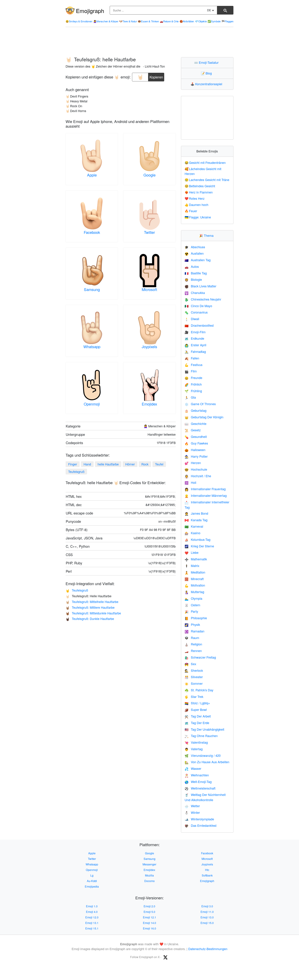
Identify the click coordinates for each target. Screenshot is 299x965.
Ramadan (194, 631)
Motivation (195, 585)
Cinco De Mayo (198, 305)
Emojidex (149, 404)
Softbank (207, 875)
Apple (92, 175)
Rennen (193, 650)
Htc (207, 870)
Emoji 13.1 (91, 923)
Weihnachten (197, 775)
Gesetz (193, 430)
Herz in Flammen (199, 192)
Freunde (193, 377)
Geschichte (195, 423)
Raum (192, 637)
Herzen (193, 462)
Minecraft (194, 578)
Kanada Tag (196, 520)
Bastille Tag (196, 273)
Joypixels (149, 346)
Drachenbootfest (199, 325)
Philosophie (196, 618)
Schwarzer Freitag (200, 657)
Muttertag (194, 591)
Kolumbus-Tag (197, 539)
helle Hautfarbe (108, 464)
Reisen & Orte (169, 21)
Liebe (191, 552)
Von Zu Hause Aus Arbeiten (207, 762)
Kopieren (156, 76)
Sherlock (194, 670)
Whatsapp (91, 346)
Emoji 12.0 (91, 917)
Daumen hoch (197, 204)
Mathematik (196, 559)
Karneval (194, 526)
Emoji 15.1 (91, 928)
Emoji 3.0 (207, 906)
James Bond (196, 513)
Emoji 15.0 (207, 923)
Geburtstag (195, 410)
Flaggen (227, 21)
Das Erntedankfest (200, 825)
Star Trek (194, 696)
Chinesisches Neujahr (203, 299)
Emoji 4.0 (92, 912)
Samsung (92, 289)
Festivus (193, 364)
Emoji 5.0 (149, 912)
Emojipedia (92, 886)
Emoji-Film (195, 332)
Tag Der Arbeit (198, 716)
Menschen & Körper (105, 21)
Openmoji (92, 404)
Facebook (92, 232)
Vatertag (194, 749)
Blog (207, 73)
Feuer (191, 211)
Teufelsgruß (76, 471)
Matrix (192, 565)
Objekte (201, 21)
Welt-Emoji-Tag (198, 781)
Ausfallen (194, 253)
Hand (87, 464)
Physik (192, 624)
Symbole (214, 21)
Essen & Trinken (148, 21)
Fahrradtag (195, 351)
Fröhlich (193, 384)
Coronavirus (196, 312)
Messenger (149, 864)
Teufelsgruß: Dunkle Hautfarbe (90, 618)
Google (149, 175)
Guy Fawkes (196, 443)
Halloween (195, 449)
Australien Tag (198, 260)
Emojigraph (90, 11)
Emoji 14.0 (149, 923)
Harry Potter (196, 456)
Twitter (149, 232)
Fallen (192, 358)
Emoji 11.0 (207, 912)
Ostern (192, 605)
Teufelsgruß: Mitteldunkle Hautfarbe (93, 613)
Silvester (194, 677)
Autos (192, 266)
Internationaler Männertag (206, 495)
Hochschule (196, 469)
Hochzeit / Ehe (198, 476)
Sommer (194, 683)
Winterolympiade (199, 819)
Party (191, 611)
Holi (190, 482)
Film (191, 371)
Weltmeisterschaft (200, 788)
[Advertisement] (149, 42)
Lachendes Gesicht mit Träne (207, 179)
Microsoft (149, 289)
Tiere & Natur (128, 21)
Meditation (195, 572)
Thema (207, 235)
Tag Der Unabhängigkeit (204, 729)
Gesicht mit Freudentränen (205, 162)
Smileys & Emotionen (79, 21)
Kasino (192, 533)
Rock (144, 464)
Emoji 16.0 (149, 928)
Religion (193, 644)
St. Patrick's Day (199, 690)
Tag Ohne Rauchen (201, 735)
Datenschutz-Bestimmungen (207, 948)
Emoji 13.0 (207, 917)
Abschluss (195, 247)
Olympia (193, 598)
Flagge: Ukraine (198, 217)
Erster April (195, 345)
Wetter (192, 806)
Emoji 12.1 (149, 917)
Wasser (193, 768)
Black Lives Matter (200, 286)
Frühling (193, 391)
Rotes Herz (195, 198)
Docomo (149, 881)
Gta (190, 397)
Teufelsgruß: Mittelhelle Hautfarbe (92, 601)
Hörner (130, 464)
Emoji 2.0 (149, 906)
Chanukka (195, 292)
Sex (190, 664)
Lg (91, 875)
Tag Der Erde (197, 722)
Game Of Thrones (200, 404)
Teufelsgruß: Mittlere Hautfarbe (90, 607)
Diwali (192, 318)
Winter (192, 812)
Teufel (159, 464)
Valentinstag (196, 742)
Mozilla (149, 875)
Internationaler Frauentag (205, 489)
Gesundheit (196, 436)
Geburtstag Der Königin (204, 417)
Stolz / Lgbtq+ (197, 703)
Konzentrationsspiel (207, 84)
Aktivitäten (187, 21)
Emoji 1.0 (92, 906)
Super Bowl (196, 709)
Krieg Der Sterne (199, 546)
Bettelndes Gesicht (200, 186)
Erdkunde (194, 338)
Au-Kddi (92, 881)
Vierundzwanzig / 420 (203, 755)
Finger (72, 464)
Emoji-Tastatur (207, 62)
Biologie (193, 279)
